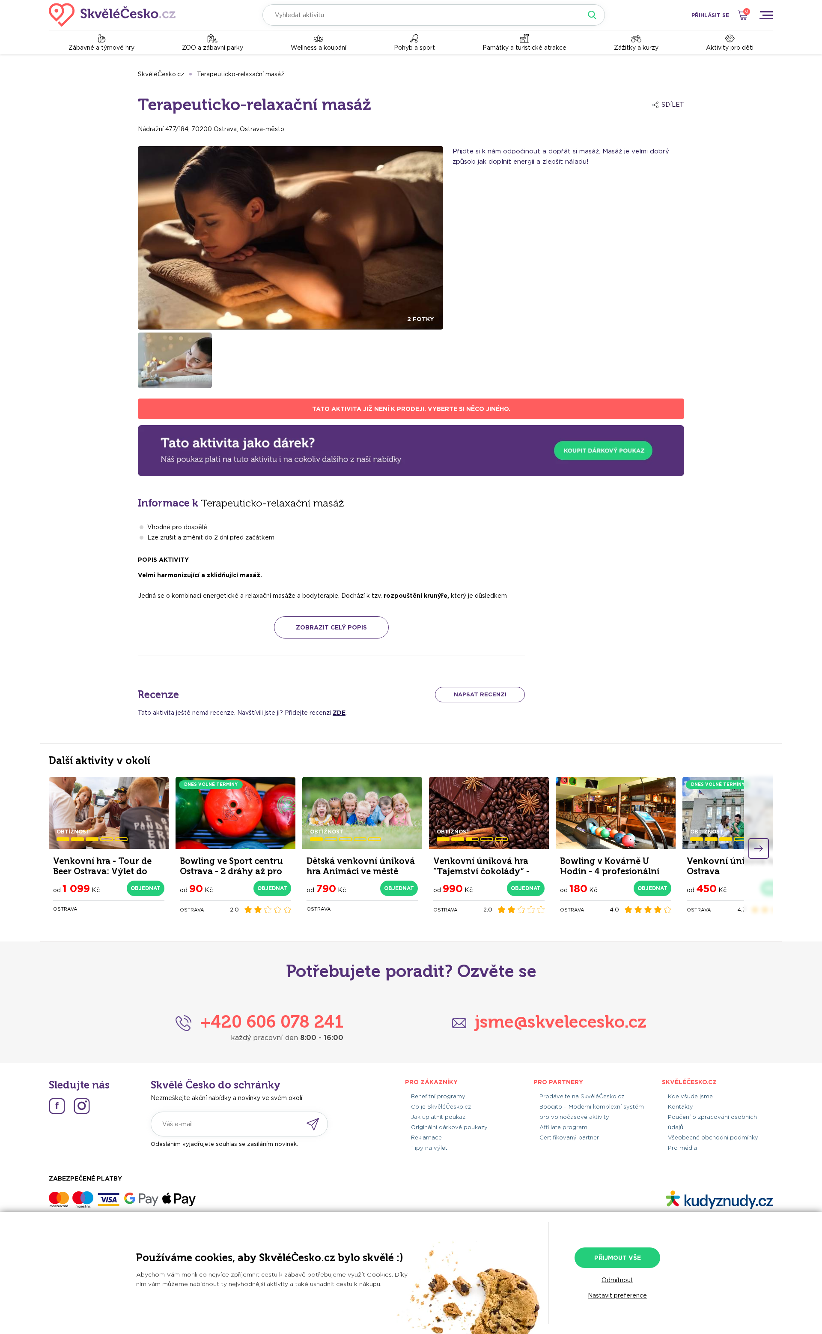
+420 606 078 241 (271, 1021)
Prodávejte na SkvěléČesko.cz (581, 1096)
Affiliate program (563, 1127)
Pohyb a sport (414, 47)
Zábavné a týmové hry (101, 47)
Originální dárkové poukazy (449, 1127)
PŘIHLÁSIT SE (710, 15)
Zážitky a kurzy (636, 47)
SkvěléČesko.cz (161, 74)
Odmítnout (617, 1280)
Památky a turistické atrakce (524, 47)
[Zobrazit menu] (766, 15)
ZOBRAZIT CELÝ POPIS (331, 627)
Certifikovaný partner (569, 1137)
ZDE (339, 712)
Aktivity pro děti (730, 47)
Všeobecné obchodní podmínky (713, 1137)
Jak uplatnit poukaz (438, 1117)
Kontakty (680, 1106)
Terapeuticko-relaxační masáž (240, 74)
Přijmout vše (617, 1257)
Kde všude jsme (690, 1096)
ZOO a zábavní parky (212, 47)
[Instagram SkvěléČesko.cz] (82, 1106)
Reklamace (426, 1137)
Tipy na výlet (429, 1148)
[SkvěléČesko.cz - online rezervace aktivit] (112, 15)
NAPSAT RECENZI (480, 694)
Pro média (682, 1148)
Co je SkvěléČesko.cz (441, 1106)
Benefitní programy (438, 1096)
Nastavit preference (617, 1295)
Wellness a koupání (318, 47)
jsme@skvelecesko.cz (560, 1021)
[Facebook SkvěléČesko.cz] (57, 1106)
